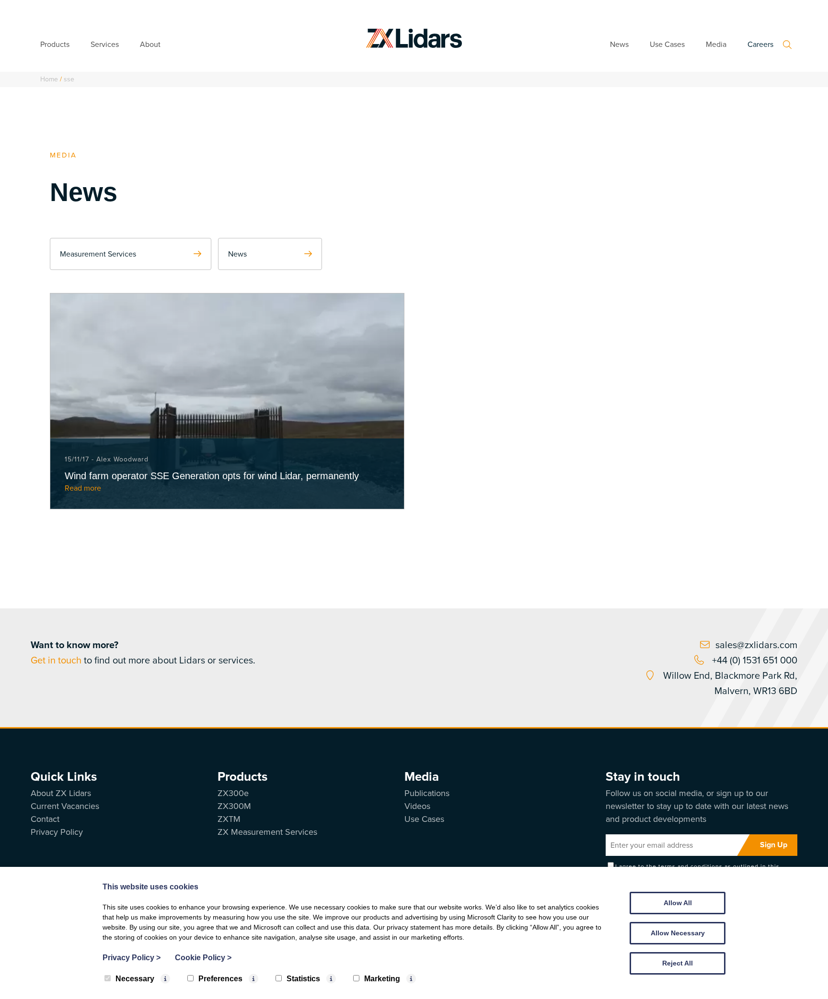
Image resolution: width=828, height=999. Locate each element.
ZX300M (234, 806)
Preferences (220, 979)
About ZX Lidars (61, 793)
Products (54, 44)
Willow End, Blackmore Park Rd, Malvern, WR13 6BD (729, 683)
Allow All (678, 903)
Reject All (677, 963)
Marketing (382, 979)
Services (105, 44)
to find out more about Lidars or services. (143, 652)
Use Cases (667, 44)
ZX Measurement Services (267, 832)
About (150, 44)
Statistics (303, 979)
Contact (45, 819)
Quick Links (64, 776)
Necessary (134, 979)
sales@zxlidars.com (756, 645)
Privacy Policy (57, 832)
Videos (417, 806)
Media (716, 44)
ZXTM (229, 819)
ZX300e (233, 793)
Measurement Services (98, 253)
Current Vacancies (65, 806)
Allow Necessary (678, 933)
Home (49, 79)
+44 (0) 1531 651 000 (753, 660)
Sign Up (773, 844)
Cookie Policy (203, 958)
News (619, 44)
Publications (426, 793)
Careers (760, 44)
